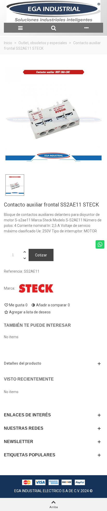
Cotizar (41, 255)
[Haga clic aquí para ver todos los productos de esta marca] (36, 288)
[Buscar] (53, 28)
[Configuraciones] (86, 28)
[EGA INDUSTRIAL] (53, 11)
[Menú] (20, 28)
